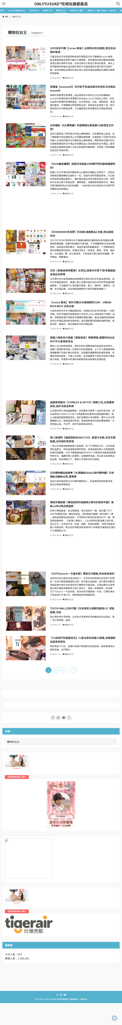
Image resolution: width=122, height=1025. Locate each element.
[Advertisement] (61, 212)
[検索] (69, 718)
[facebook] (53, 718)
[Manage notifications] (114, 1018)
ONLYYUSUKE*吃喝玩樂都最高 (61, 4)
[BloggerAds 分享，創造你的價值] (61, 791)
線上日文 (10, 757)
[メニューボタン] (4, 4)
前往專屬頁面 (61, 804)
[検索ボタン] (118, 4)
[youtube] (64, 718)
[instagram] (58, 718)
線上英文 (10, 891)
